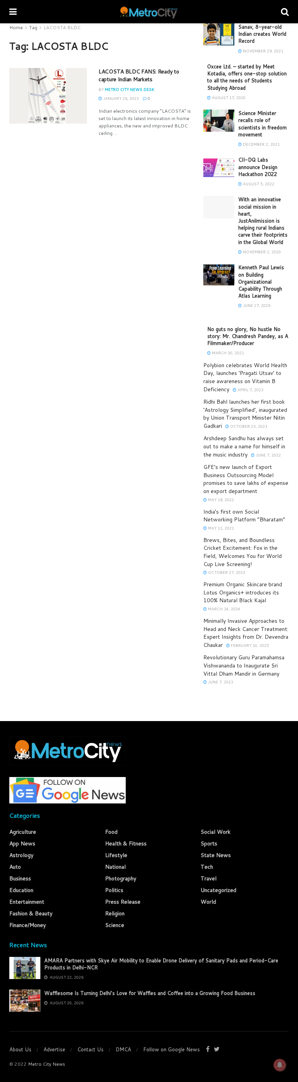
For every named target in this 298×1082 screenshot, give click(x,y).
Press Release (122, 902)
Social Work (215, 832)
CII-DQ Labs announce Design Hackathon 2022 (257, 166)
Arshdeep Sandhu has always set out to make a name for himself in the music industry (244, 446)
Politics (114, 890)
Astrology (21, 855)
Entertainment (26, 902)
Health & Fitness (126, 843)
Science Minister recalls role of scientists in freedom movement (262, 124)
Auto (15, 867)
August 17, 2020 (228, 97)
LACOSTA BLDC (62, 27)
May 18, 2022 (220, 499)
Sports (209, 843)
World (208, 902)
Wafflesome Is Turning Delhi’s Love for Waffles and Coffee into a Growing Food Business (149, 993)
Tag (33, 27)
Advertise (54, 1049)
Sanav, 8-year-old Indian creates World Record (262, 33)
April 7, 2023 (249, 389)
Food (111, 832)
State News (216, 855)
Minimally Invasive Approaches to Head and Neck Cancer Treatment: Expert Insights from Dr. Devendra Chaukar (245, 633)
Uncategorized (218, 890)
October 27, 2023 (226, 572)
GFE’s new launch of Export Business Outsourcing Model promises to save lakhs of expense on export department (245, 479)
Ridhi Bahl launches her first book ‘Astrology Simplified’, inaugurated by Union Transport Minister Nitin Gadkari (245, 414)
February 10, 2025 (249, 645)
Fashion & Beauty (30, 913)
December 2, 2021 (261, 144)
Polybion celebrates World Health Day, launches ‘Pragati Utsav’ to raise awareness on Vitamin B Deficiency (245, 377)
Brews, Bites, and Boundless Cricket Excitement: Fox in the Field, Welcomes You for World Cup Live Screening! (242, 552)
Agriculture (22, 832)
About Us (20, 1049)
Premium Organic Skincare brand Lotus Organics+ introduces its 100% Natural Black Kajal (242, 592)
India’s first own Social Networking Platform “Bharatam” (244, 516)
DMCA (123, 1049)
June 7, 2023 (220, 682)
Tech (207, 867)
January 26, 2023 (120, 98)
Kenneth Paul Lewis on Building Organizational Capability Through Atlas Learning (261, 281)
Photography (120, 878)
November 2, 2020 (261, 251)
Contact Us (90, 1049)
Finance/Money (27, 925)
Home (16, 27)
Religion (115, 913)
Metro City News (46, 1064)
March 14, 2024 (223, 609)
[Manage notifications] (280, 1065)
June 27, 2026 (256, 305)
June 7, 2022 (268, 455)
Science (114, 925)
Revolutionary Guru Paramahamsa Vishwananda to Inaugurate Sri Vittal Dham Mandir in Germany (243, 665)
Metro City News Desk (129, 89)
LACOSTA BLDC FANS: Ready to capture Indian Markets (139, 75)
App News (22, 843)
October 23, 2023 (248, 426)
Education (21, 890)
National (115, 867)
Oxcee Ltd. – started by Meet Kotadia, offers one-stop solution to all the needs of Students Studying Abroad (247, 77)
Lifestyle (116, 855)
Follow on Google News (171, 1049)
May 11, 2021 (220, 528)
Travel (209, 878)
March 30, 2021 (227, 352)
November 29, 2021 (262, 51)
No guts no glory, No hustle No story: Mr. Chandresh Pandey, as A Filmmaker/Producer (247, 336)
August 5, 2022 (258, 183)
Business (20, 878)
